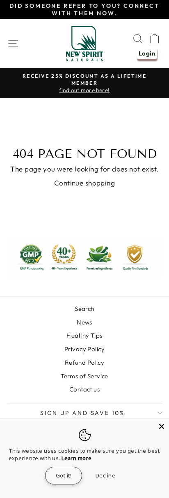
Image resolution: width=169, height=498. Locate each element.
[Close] (162, 426)
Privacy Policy (84, 349)
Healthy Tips (84, 335)
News (84, 322)
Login (147, 53)
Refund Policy (85, 362)
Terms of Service (84, 376)
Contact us (84, 389)
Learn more (76, 458)
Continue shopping (84, 182)
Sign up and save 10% (82, 413)
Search (84, 309)
